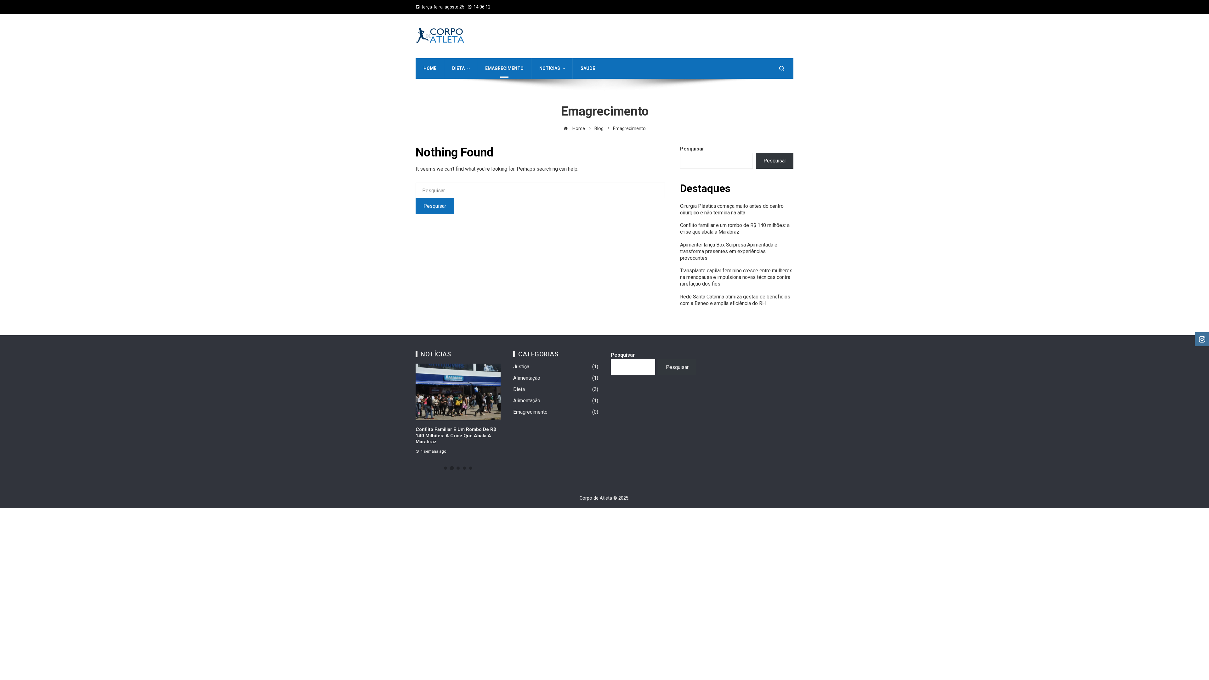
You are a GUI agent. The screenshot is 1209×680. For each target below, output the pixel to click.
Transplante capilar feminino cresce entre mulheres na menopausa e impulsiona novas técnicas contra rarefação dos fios (736, 277)
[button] (445, 468)
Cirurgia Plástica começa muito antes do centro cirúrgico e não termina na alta (732, 209)
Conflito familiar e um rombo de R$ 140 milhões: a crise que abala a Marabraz (735, 228)
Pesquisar (692, 149)
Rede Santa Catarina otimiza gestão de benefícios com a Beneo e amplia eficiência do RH (735, 300)
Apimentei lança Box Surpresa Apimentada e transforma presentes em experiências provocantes (728, 251)
